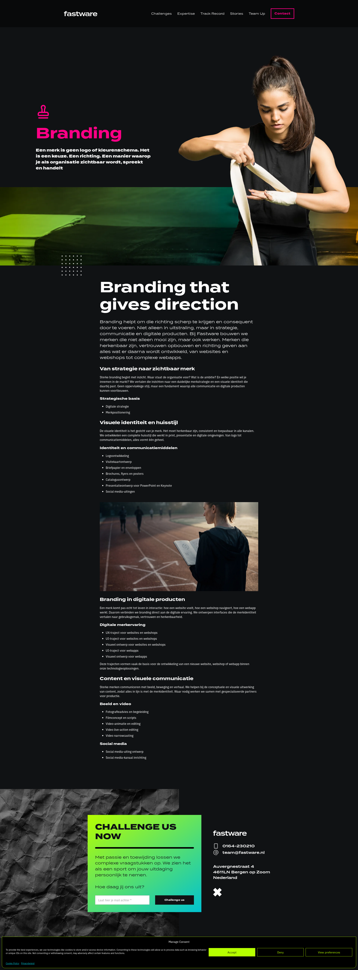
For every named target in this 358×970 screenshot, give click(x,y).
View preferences (329, 952)
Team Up (257, 14)
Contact (282, 13)
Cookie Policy (12, 963)
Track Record (212, 14)
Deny (280, 952)
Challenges (161, 14)
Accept (231, 952)
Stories (236, 14)
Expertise (186, 14)
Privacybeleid (27, 963)
